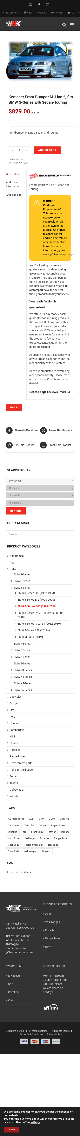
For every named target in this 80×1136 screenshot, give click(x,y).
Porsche (15, 749)
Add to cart (47, 150)
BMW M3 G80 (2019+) (30, 636)
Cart (10, 983)
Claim (11, 1000)
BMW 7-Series (22, 656)
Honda (14, 723)
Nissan (14, 743)
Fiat (12, 710)
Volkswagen (17, 789)
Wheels (14, 796)
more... (64, 392)
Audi (12, 562)
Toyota (14, 783)
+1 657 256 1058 (19, 940)
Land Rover (14, 838)
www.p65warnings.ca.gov (59, 254)
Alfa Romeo (17, 555)
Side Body (13, 851)
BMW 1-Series (22, 574)
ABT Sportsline (16, 818)
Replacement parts (21, 763)
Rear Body (13, 844)
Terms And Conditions (31, 1034)
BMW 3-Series (22, 587)
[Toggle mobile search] (64, 25)
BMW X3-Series (23, 670)
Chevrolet (15, 696)
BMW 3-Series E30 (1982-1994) (36, 593)
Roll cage (53, 844)
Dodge (13, 703)
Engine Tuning (58, 825)
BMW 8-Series (22, 663)
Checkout (14, 992)
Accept (11, 1129)
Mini (12, 736)
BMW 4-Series (22, 643)
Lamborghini (17, 729)
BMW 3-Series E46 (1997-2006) (37, 606)
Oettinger (30, 838)
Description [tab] (13, 174)
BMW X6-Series (23, 690)
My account (15, 975)
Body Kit (64, 818)
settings (35, 1122)
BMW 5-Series (22, 650)
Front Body (37, 831)
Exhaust (12, 831)
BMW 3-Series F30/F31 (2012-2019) (39, 623)
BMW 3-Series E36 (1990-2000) (36, 599)
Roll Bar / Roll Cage (21, 769)
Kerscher (65, 831)
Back (14, 407)
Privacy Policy (54, 1034)
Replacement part (33, 844)
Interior (52, 831)
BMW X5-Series (23, 683)
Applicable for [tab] (14, 194)
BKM (41, 818)
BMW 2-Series (22, 581)
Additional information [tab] (13, 184)
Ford (12, 716)
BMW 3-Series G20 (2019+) (33, 630)
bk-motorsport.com (21, 952)
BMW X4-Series (23, 676)
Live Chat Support (20, 935)
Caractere (13, 825)
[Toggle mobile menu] (72, 25)
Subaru (14, 776)
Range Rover (17, 756)
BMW (13, 569)
